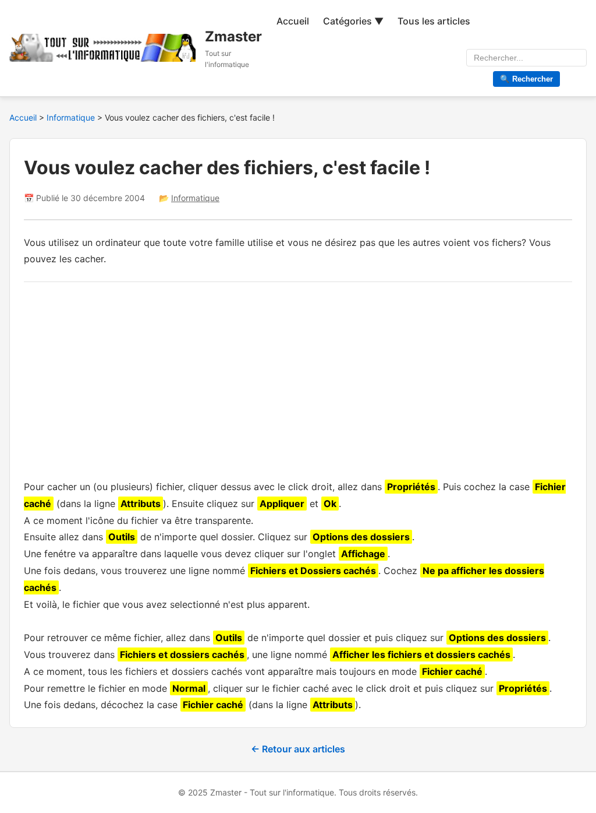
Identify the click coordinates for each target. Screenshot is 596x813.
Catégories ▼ (353, 21)
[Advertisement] (298, 377)
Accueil (292, 21)
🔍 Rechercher (526, 79)
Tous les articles (434, 21)
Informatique (72, 117)
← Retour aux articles (298, 749)
